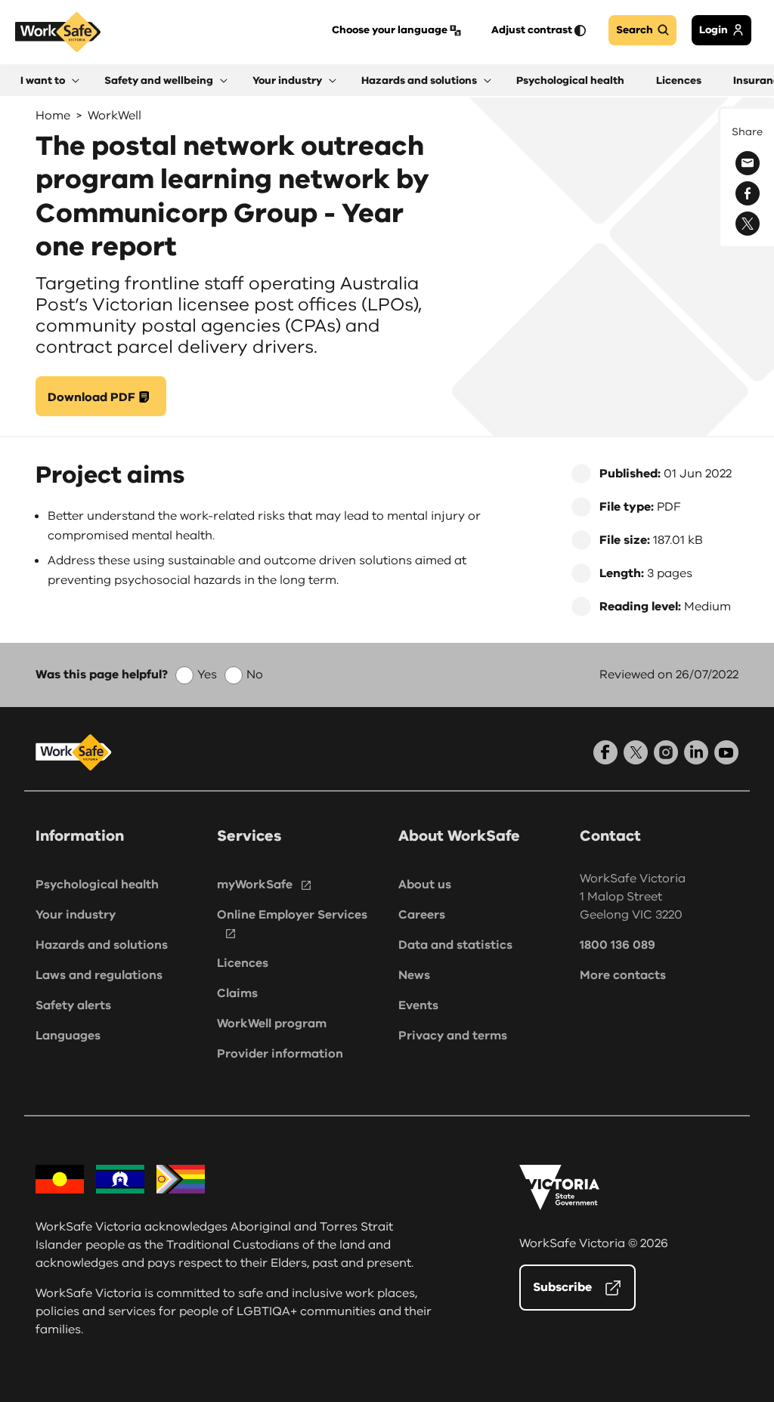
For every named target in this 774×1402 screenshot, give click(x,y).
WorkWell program (272, 1023)
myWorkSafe (255, 884)
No (254, 674)
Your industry (76, 914)
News (414, 975)
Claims (237, 993)
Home (53, 115)
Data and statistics (455, 945)
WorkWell (114, 115)
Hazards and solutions (102, 945)
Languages (68, 1035)
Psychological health (97, 884)
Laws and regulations (99, 975)
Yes (207, 674)
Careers (421, 914)
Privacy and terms (452, 1035)
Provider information (280, 1053)
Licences (242, 963)
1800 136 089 (617, 945)
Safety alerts (73, 1005)
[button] (49, 80)
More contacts (623, 975)
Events (418, 1005)
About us (424, 884)
